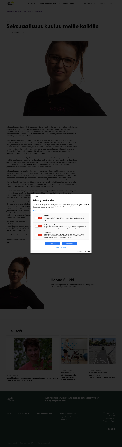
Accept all (53, 243)
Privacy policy (37, 211)
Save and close (61, 247)
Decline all (69, 243)
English (35, 196)
